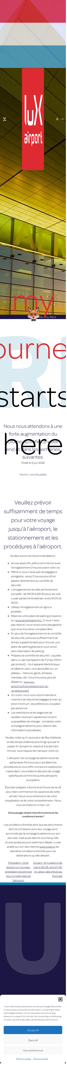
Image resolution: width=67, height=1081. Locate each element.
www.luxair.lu (47, 846)
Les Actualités (38, 474)
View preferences (33, 1050)
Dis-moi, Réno (47, 317)
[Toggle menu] (4, 119)
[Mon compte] (57, 119)
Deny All (33, 1040)
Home (23, 474)
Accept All (33, 1030)
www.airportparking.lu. (28, 620)
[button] (60, 999)
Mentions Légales (23, 1058)
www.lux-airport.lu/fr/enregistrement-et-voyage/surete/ (30, 686)
